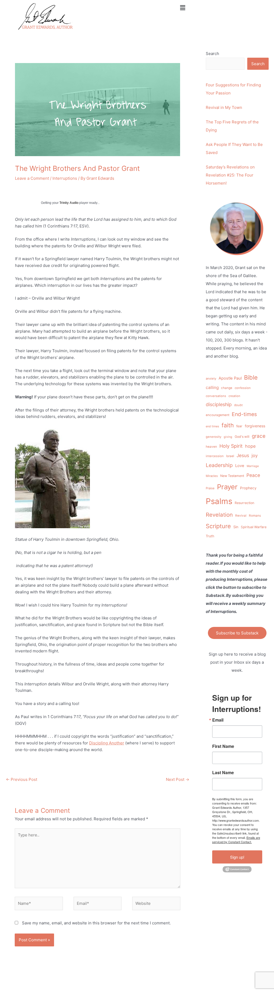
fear (239, 426)
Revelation (219, 514)
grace (258, 436)
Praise (210, 488)
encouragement (217, 415)
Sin (235, 527)
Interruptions (64, 178)
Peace (253, 475)
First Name (223, 746)
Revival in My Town (224, 107)
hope (250, 446)
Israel (230, 456)
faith (228, 425)
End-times (244, 414)
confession (243, 388)
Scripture (218, 526)
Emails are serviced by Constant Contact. (236, 839)
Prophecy (248, 488)
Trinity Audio (68, 203)
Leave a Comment (32, 178)
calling (212, 387)
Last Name (223, 772)
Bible (251, 377)
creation (234, 396)
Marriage (253, 466)
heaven (211, 447)
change (226, 388)
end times (212, 426)
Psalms (219, 501)
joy (255, 455)
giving (228, 437)
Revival (240, 515)
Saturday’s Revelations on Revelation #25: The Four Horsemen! (230, 175)
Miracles (212, 476)
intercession (215, 456)
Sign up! (237, 857)
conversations (216, 396)
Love (239, 465)
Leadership (219, 465)
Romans (255, 515)
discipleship (219, 404)
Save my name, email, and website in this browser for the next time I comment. (96, 922)
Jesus (243, 455)
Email (217, 720)
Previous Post (21, 779)
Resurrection (244, 503)
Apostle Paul (230, 378)
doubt (238, 405)
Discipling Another (106, 742)
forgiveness (255, 426)
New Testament (232, 476)
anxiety (211, 378)
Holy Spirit (231, 446)
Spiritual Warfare (254, 527)
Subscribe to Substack (237, 632)
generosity (213, 437)
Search (212, 53)
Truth (210, 536)
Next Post (177, 779)
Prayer (227, 487)
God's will (242, 437)
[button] (182, 8)
